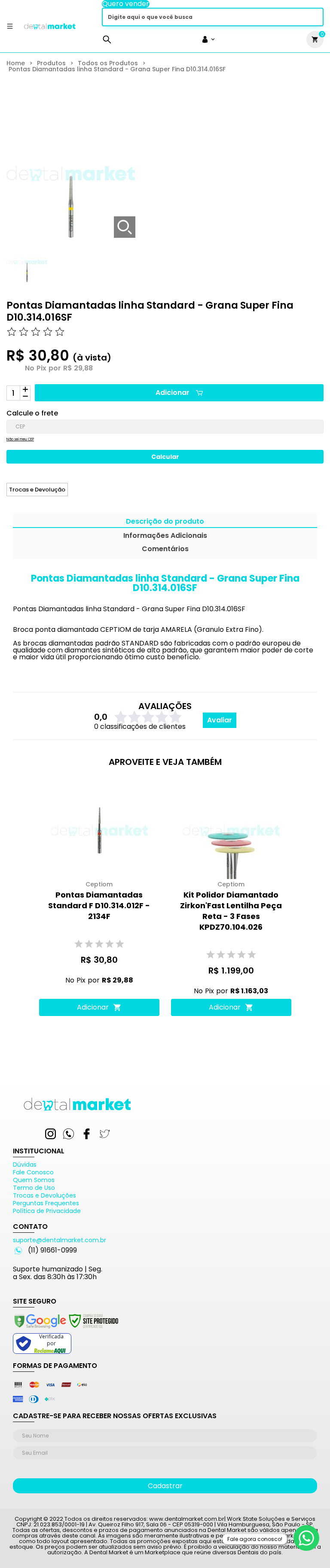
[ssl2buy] (66, 1329)
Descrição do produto (165, 522)
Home (15, 63)
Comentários (165, 550)
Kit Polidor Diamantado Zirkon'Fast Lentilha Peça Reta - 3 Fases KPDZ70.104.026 (231, 910)
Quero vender (125, 3)
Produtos (51, 63)
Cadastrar (165, 1486)
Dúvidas (25, 1164)
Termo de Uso (34, 1187)
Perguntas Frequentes (46, 1203)
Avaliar (219, 720)
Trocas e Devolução (37, 489)
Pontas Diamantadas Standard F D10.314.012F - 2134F (99, 905)
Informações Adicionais (165, 536)
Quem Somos (34, 1180)
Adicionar (172, 392)
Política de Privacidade (47, 1211)
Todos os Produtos (108, 63)
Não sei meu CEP (20, 439)
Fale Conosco (33, 1172)
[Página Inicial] (50, 29)
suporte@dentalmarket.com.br (59, 1240)
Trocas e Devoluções (44, 1195)
